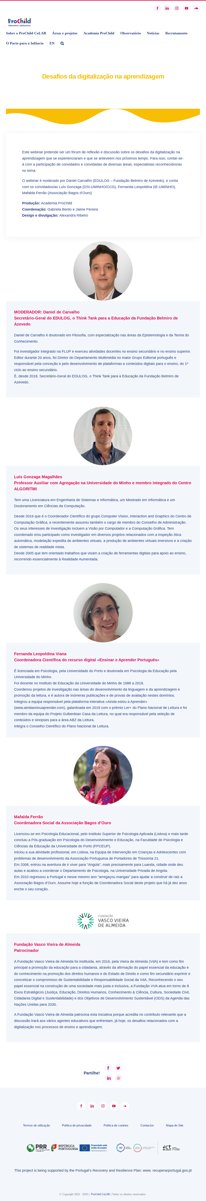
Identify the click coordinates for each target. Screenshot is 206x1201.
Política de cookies (116, 1125)
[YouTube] (114, 1106)
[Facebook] (81, 1106)
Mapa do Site (174, 1125)
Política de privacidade (77, 1125)
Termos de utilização (36, 1125)
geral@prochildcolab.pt (20, 8)
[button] (62, 43)
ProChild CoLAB (100, 1194)
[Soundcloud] (125, 1106)
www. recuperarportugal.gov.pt (167, 1170)
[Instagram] (103, 1106)
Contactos (147, 1125)
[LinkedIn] (92, 1106)
